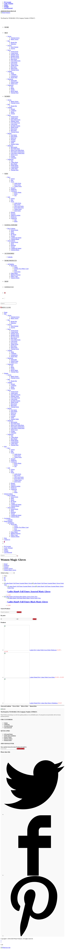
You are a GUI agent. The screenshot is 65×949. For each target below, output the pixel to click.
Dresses (13, 384)
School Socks (14, 497)
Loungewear (14, 355)
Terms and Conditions (10, 735)
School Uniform (8, 494)
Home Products (8, 521)
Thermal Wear (14, 372)
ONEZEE (13, 433)
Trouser (13, 388)
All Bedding (10, 523)
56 (4, 579)
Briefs (12, 367)
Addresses (7, 724)
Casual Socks (14, 332)
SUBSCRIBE (20, 748)
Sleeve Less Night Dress (17, 425)
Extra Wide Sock (15, 397)
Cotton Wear (14, 443)
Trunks (13, 368)
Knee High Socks (15, 394)
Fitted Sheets (14, 532)
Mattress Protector (15, 533)
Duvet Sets (14, 524)
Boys (8, 448)
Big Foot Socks (15, 336)
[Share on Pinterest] (34, 936)
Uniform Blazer (15, 506)
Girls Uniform (11, 507)
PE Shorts (13, 501)
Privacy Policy (8, 737)
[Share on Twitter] (34, 814)
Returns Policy (8, 740)
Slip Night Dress (15, 423)
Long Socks (14, 341)
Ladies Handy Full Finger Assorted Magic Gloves (28, 591)
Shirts (12, 352)
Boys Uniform (11, 495)
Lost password (8, 727)
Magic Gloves (14, 318)
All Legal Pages (8, 734)
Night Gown (14, 362)
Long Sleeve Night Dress (17, 428)
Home (5, 312)
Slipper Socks (14, 402)
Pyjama (13, 431)
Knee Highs (14, 411)
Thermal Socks (15, 349)
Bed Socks (14, 346)
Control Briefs (14, 442)
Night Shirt (14, 359)
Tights (12, 417)
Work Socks (14, 347)
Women (6, 373)
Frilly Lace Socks (19, 477)
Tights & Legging (15, 486)
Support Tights (15, 419)
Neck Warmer (14, 326)
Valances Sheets (15, 536)
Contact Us (7, 539)
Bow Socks (17, 475)
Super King (17, 530)
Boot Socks (14, 338)
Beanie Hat (14, 321)
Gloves (9, 315)
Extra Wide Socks (15, 339)
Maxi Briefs (14, 439)
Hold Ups (13, 413)
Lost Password (8, 8)
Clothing (9, 350)
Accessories (7, 518)
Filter (34, 619)
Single (16, 526)
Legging (13, 416)
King (15, 529)
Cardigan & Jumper (16, 504)
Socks (9, 329)
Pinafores (13, 512)
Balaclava (13, 323)
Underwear (10, 364)
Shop (5, 538)
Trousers (13, 458)
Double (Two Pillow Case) (21, 527)
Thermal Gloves (15, 317)
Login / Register (8, 3)
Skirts (12, 510)
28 (4, 577)
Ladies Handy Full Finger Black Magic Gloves (27, 602)
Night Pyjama (14, 361)
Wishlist (6, 6)
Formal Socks (14, 330)
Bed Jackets (14, 422)
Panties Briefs (14, 440)
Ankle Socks (14, 393)
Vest (12, 365)
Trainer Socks (14, 344)
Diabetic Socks (15, 333)
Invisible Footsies (15, 400)
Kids (5, 446)
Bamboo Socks (15, 335)
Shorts (12, 387)
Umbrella (9, 519)
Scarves (9, 324)
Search (19, 612)
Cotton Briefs (14, 437)
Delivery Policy (8, 738)
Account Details (8, 726)
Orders (6, 5)
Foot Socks (14, 410)
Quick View (10, 588)
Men (5, 314)
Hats (8, 320)
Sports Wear (14, 356)
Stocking (13, 414)
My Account (7, 2)
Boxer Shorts (14, 370)
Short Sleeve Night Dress (17, 426)
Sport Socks (14, 343)
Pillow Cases (14, 535)
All (5, 580)
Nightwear (10, 358)
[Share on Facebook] (34, 875)
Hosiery (9, 408)
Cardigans (13, 353)
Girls (8, 468)
